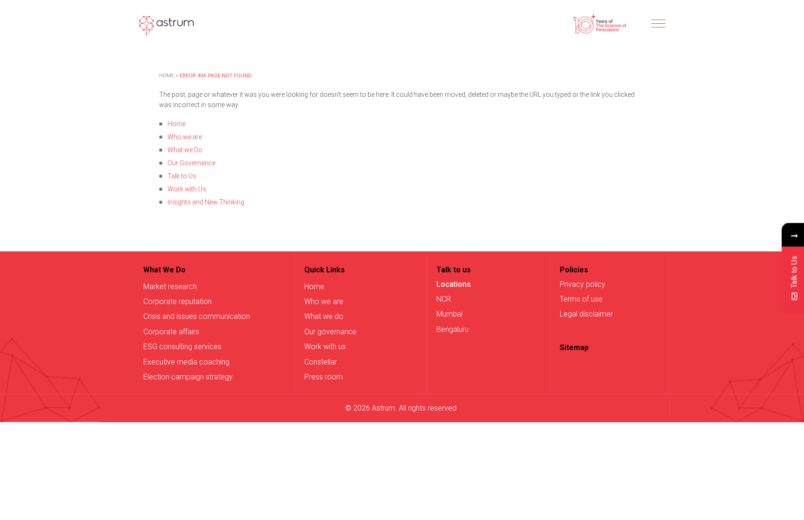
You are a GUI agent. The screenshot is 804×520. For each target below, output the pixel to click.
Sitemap (574, 347)
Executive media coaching (186, 362)
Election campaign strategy (188, 376)
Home (166, 76)
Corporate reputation (177, 301)
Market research (170, 286)
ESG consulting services (182, 346)
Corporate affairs (171, 331)
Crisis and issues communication (196, 316)
